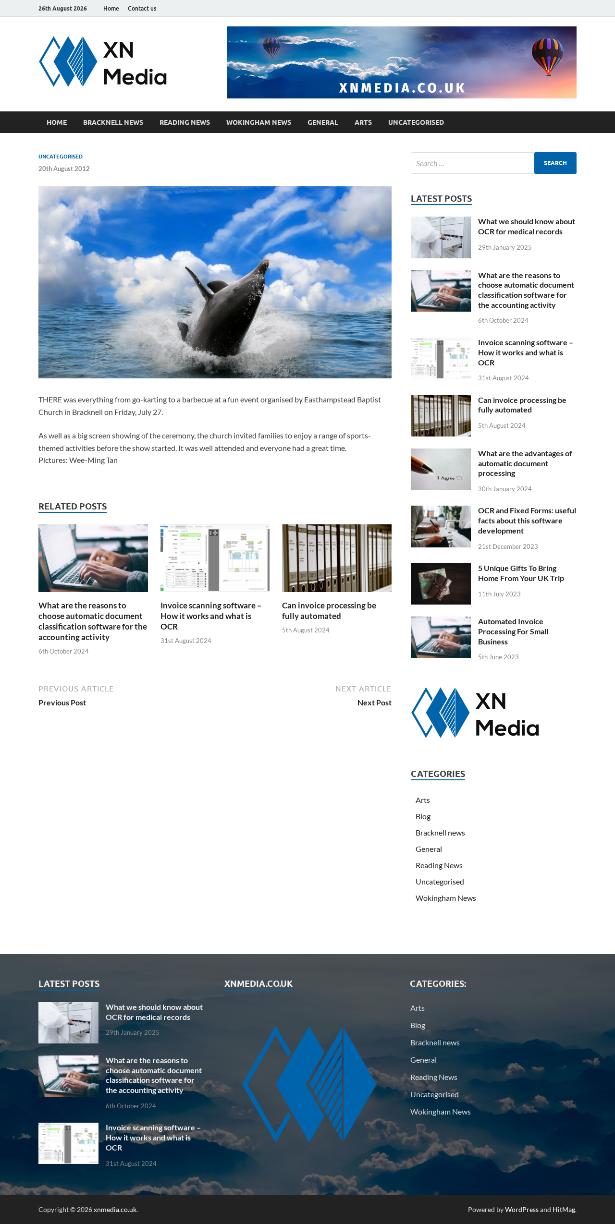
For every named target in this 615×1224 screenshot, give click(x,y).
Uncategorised (416, 122)
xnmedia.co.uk (115, 1209)
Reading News (185, 122)
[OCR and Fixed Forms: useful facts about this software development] (441, 511)
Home (111, 8)
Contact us (142, 8)
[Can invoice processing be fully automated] (337, 561)
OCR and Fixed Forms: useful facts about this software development (527, 520)
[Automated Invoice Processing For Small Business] (441, 622)
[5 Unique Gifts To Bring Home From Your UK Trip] (441, 568)
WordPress (522, 1209)
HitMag (564, 1209)
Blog (423, 816)
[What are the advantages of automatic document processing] (441, 454)
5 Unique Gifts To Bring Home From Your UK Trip (521, 572)
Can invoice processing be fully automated (329, 610)
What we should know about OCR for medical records (526, 226)
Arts (363, 122)
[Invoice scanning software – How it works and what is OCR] (215, 561)
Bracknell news (113, 122)
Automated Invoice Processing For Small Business (513, 631)
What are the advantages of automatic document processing (525, 463)
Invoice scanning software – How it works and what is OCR (211, 615)
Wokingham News (258, 122)
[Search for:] (494, 163)
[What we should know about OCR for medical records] (441, 222)
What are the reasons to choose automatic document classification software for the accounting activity (92, 621)
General (323, 122)
